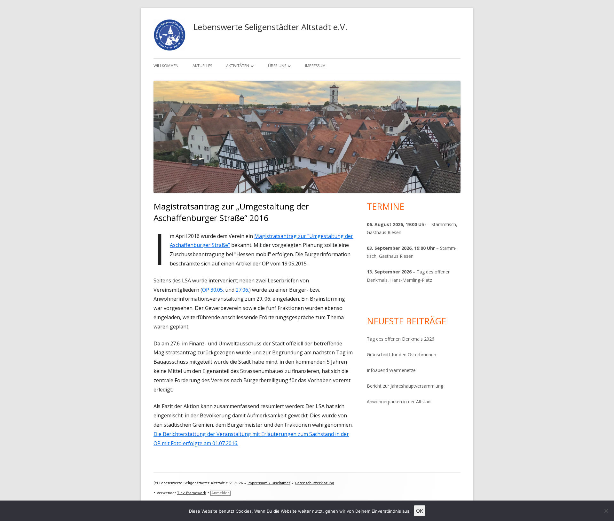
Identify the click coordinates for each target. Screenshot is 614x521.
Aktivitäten (237, 65)
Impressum (315, 65)
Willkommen (166, 65)
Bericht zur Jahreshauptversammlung (405, 386)
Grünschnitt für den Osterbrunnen (401, 354)
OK (419, 511)
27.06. (242, 289)
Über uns (277, 65)
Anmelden (220, 493)
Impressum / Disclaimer (269, 483)
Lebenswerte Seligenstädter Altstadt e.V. (270, 27)
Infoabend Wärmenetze (391, 370)
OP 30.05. (213, 289)
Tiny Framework (191, 493)
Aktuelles (202, 65)
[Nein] (606, 511)
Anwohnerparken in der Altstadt (399, 402)
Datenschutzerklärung (314, 483)
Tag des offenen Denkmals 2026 (400, 339)
